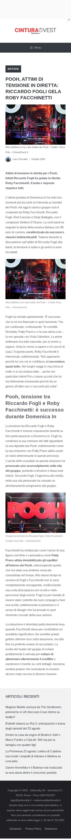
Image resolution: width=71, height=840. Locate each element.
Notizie (13, 68)
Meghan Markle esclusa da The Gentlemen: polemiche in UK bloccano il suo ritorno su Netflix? (33, 712)
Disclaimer (16, 828)
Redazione (51, 828)
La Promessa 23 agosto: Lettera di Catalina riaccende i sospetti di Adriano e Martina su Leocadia (33, 756)
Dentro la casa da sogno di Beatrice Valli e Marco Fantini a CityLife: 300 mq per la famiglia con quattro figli (32, 739)
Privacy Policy (33, 828)
